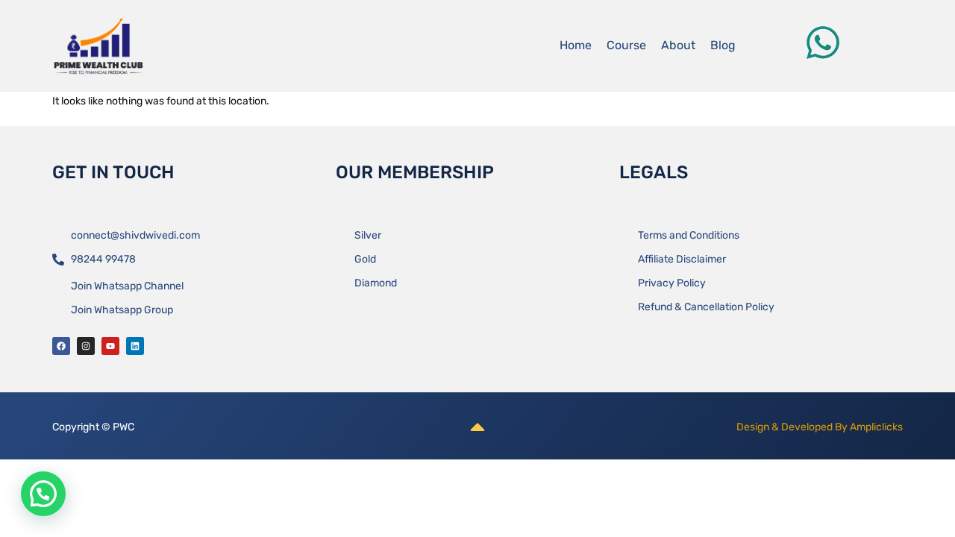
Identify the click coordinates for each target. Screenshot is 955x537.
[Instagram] (86, 346)
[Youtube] (110, 346)
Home (576, 45)
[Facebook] (61, 346)
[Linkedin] (135, 346)
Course (626, 45)
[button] (43, 493)
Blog (723, 45)
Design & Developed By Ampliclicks (819, 427)
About (678, 45)
